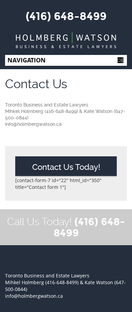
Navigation (26, 60)
